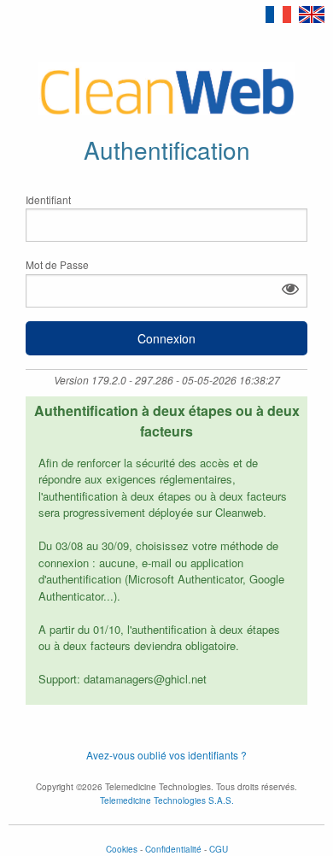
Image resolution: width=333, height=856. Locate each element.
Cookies (121, 849)
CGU (218, 849)
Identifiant (48, 199)
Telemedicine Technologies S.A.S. (167, 800)
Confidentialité (173, 849)
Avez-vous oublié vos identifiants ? (166, 755)
